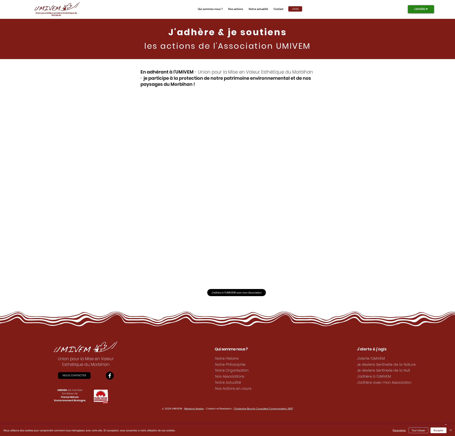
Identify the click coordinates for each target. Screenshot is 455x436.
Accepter (438, 430)
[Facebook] (110, 376)
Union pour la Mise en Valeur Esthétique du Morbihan (56, 14)
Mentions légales (194, 408)
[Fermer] (451, 430)
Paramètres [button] (399, 430)
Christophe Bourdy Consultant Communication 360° (263, 408)
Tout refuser (418, 430)
